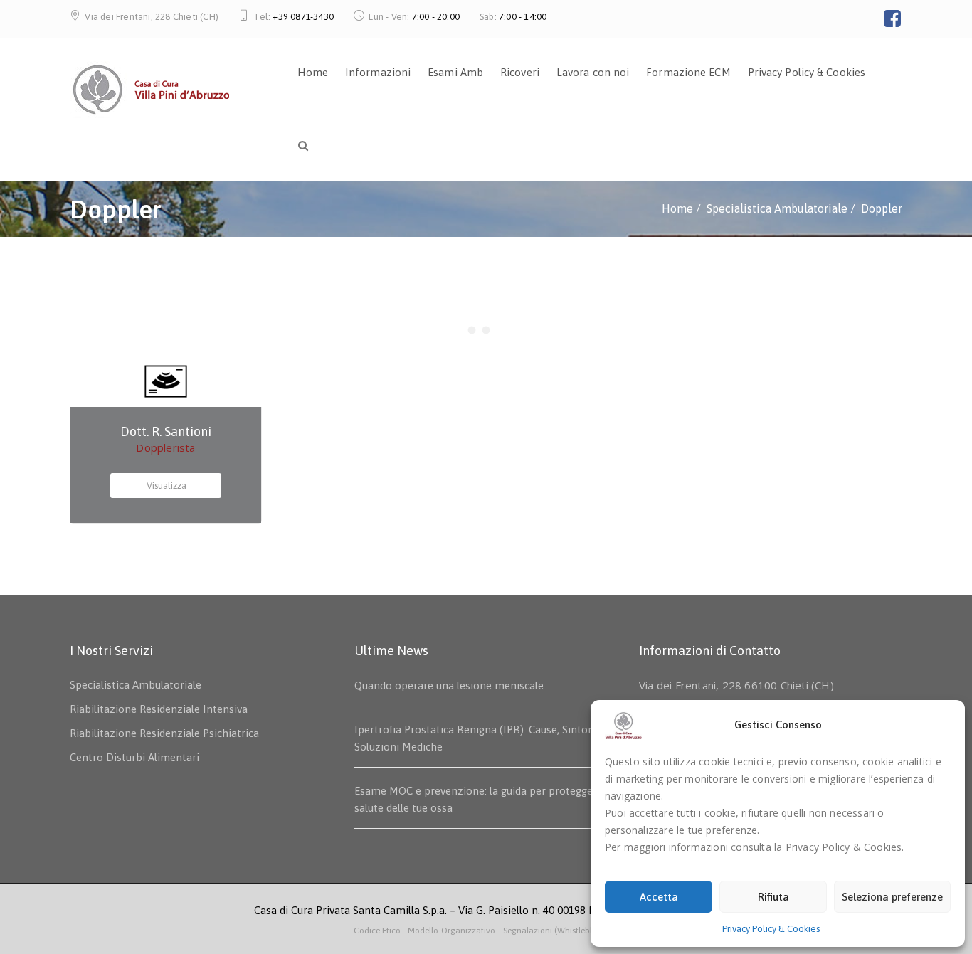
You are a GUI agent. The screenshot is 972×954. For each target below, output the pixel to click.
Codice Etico (378, 931)
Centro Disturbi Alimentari (134, 757)
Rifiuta (773, 897)
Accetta (659, 897)
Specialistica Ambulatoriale (135, 685)
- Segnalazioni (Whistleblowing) (558, 931)
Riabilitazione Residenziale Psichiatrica (164, 733)
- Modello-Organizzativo (449, 931)
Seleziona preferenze (892, 897)
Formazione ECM (688, 72)
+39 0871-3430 (303, 16)
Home (312, 72)
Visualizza (166, 485)
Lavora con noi (592, 72)
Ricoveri (519, 72)
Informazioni (378, 72)
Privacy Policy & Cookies (771, 928)
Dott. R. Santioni (165, 431)
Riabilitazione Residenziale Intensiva (159, 709)
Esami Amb (455, 72)
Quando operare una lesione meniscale (449, 685)
